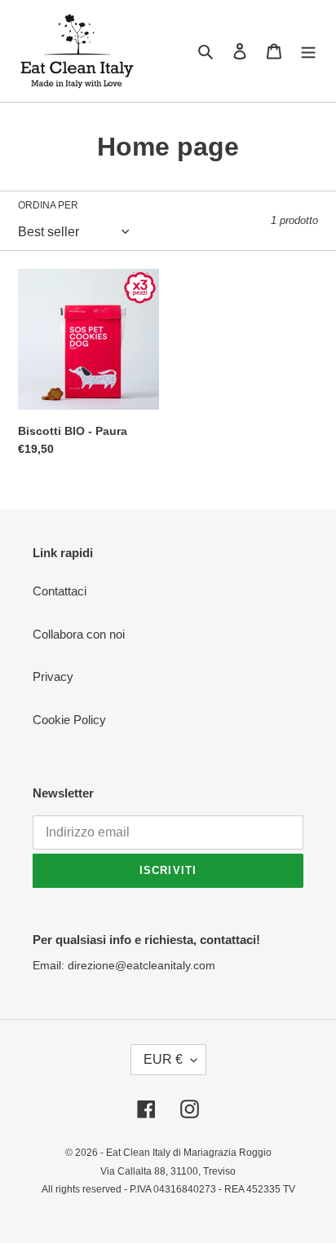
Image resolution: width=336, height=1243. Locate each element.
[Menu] (308, 50)
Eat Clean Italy (138, 1152)
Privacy (53, 676)
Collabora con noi (79, 634)
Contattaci (59, 591)
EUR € (163, 1059)
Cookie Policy (69, 720)
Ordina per (48, 205)
